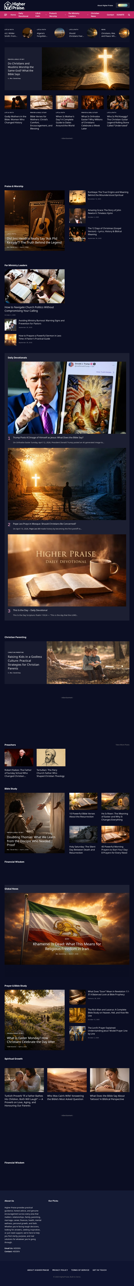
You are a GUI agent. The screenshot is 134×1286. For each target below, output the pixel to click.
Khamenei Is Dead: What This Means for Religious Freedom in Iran (67, 946)
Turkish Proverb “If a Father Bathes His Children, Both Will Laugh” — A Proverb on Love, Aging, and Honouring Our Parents (24, 1100)
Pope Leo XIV (34, 528)
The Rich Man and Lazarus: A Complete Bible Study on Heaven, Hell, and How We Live (108, 1012)
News (103, 29)
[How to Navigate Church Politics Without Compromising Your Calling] (35, 286)
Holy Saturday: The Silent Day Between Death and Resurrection (82, 849)
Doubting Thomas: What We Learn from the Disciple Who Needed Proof (31, 841)
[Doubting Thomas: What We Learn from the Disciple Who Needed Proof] (35, 823)
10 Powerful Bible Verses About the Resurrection (82, 815)
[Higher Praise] (14, 5)
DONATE (120, 15)
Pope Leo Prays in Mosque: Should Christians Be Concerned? (44, 523)
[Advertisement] (67, 158)
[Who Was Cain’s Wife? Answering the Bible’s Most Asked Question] (67, 1080)
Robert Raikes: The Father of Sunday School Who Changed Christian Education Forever (18, 773)
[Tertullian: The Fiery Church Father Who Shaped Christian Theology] (51, 757)
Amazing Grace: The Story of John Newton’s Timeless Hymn (104, 212)
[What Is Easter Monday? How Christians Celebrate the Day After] (35, 1020)
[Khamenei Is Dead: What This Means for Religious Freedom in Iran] (67, 929)
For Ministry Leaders (74, 14)
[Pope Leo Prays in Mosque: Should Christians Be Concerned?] (67, 484)
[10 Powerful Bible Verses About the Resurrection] (83, 801)
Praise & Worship (53, 14)
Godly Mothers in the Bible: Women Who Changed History (15, 119)
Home (13, 15)
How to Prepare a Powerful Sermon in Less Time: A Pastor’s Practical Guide (40, 337)
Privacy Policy (60, 1270)
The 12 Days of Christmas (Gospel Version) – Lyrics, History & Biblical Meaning (105, 231)
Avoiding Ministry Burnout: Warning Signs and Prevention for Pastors (42, 322)
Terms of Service (80, 1270)
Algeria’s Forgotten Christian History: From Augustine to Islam (43, 35)
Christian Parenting (16, 652)
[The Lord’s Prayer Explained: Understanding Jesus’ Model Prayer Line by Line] (77, 1033)
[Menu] (5, 14)
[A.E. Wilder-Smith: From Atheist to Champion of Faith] (27, 33)
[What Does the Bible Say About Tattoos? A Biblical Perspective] (109, 1080)
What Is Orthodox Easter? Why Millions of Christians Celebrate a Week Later (91, 122)
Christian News (95, 14)
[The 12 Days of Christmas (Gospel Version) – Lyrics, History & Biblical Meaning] (77, 234)
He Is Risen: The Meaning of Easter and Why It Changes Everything (114, 816)
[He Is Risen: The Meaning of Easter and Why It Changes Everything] (115, 801)
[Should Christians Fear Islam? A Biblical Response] (92, 33)
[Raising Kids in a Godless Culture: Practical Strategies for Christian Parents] (88, 662)
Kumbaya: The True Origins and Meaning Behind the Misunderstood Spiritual (108, 194)
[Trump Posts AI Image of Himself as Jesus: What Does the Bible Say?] (67, 398)
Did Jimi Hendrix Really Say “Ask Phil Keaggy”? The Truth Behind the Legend (34, 240)
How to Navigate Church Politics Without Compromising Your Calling (29, 308)
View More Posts (122, 745)
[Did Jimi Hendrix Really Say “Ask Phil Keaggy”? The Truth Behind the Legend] (35, 220)
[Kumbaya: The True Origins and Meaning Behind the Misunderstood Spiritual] (77, 197)
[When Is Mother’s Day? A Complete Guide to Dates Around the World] (67, 102)
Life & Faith (37, 14)
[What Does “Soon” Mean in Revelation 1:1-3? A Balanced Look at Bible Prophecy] (77, 997)
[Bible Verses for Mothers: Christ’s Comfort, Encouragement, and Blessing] (41, 102)
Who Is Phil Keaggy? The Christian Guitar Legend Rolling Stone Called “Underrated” (118, 121)
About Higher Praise (105, 5)
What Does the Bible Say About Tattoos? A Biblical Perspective (107, 1097)
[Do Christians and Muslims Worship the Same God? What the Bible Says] (85, 68)
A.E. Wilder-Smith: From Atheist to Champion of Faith (10, 35)
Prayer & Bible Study (16, 59)
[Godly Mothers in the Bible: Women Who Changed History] (16, 102)
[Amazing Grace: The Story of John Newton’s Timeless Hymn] (77, 215)
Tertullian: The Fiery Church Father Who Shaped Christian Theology (51, 773)
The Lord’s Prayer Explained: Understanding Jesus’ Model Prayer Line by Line (107, 1030)
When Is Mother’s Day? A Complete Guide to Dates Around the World (65, 121)
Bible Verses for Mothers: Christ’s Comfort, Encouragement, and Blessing (41, 122)
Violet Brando (11, 1046)
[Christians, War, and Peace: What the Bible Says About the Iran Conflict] (124, 33)
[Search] (129, 15)
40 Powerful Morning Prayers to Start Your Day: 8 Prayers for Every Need (114, 849)
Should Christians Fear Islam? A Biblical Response (76, 35)
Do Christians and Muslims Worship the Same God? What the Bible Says (21, 69)
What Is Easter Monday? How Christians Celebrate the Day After (31, 1040)
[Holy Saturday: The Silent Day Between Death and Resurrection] (83, 834)
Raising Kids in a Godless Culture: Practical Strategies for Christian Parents (25, 662)
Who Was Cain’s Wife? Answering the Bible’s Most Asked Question (65, 1097)
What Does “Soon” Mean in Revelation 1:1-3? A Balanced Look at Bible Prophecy (108, 993)
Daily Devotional (23, 14)
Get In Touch (100, 1270)
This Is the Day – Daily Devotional (30, 610)
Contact (110, 15)
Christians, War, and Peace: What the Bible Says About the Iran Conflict (108, 35)
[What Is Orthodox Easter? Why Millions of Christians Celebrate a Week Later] (92, 102)
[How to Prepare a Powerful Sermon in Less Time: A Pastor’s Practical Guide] (10, 340)
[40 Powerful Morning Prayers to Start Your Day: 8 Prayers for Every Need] (115, 834)
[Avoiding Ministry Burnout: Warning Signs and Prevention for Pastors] (10, 325)
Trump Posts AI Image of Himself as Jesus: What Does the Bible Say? (48, 437)
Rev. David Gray (15, 78)
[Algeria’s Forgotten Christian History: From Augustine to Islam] (59, 33)
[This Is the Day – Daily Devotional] (67, 570)
